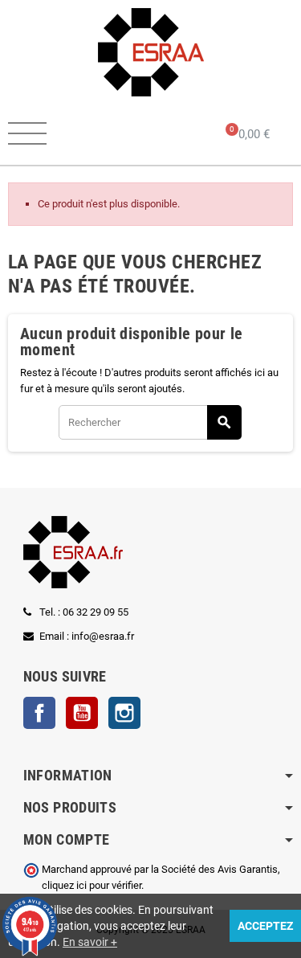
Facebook (39, 713)
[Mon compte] (166, 135)
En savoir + (90, 941)
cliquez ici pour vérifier (91, 885)
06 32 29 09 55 (95, 612)
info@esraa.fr (102, 636)
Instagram (124, 713)
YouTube (82, 713)
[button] (105, 134)
